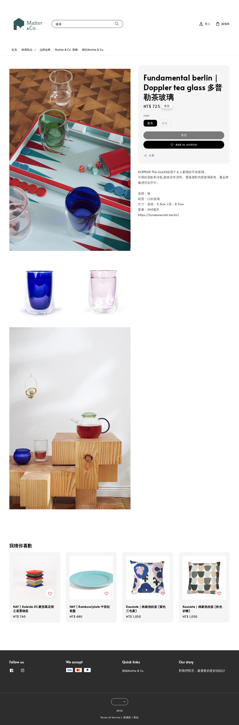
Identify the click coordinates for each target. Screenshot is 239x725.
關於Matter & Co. (93, 49)
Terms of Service (110, 717)
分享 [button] (151, 155)
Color (147, 115)
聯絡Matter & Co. (133, 670)
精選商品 (26, 49)
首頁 (14, 49)
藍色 (150, 123)
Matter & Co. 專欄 (66, 49)
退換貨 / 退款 (131, 717)
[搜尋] (117, 23)
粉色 (164, 123)
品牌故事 (45, 49)
